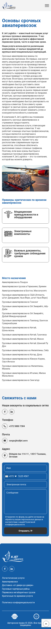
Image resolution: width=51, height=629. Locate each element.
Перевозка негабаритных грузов (18, 592)
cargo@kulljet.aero (18, 440)
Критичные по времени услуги (17, 596)
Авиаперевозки (10, 582)
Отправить (24, 531)
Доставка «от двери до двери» (17, 585)
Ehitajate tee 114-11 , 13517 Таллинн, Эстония (27, 455)
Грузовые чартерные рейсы (16, 589)
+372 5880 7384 (17, 426)
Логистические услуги (13, 578)
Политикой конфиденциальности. (20, 523)
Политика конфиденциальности (18, 602)
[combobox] (11, 476)
